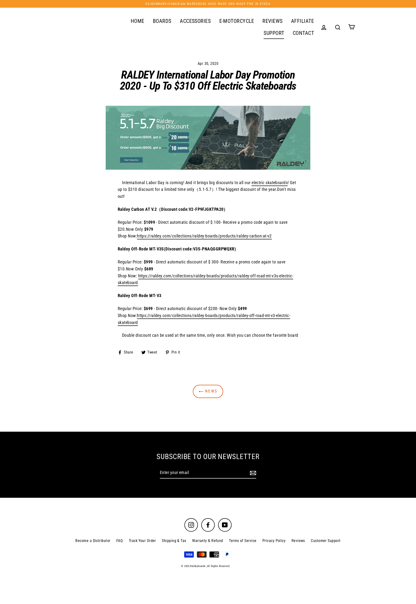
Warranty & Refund (207, 540)
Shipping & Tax (174, 540)
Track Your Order (142, 540)
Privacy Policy (274, 540)
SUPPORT (274, 33)
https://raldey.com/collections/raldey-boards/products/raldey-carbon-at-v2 (204, 235)
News (210, 391)
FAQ (119, 540)
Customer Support (325, 540)
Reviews (298, 540)
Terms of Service (242, 540)
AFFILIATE (302, 21)
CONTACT (303, 33)
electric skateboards (270, 182)
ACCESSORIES (195, 21)
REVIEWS (272, 21)
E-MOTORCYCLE (236, 21)
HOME (137, 21)
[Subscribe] (252, 473)
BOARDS (162, 21)
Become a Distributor (92, 540)
